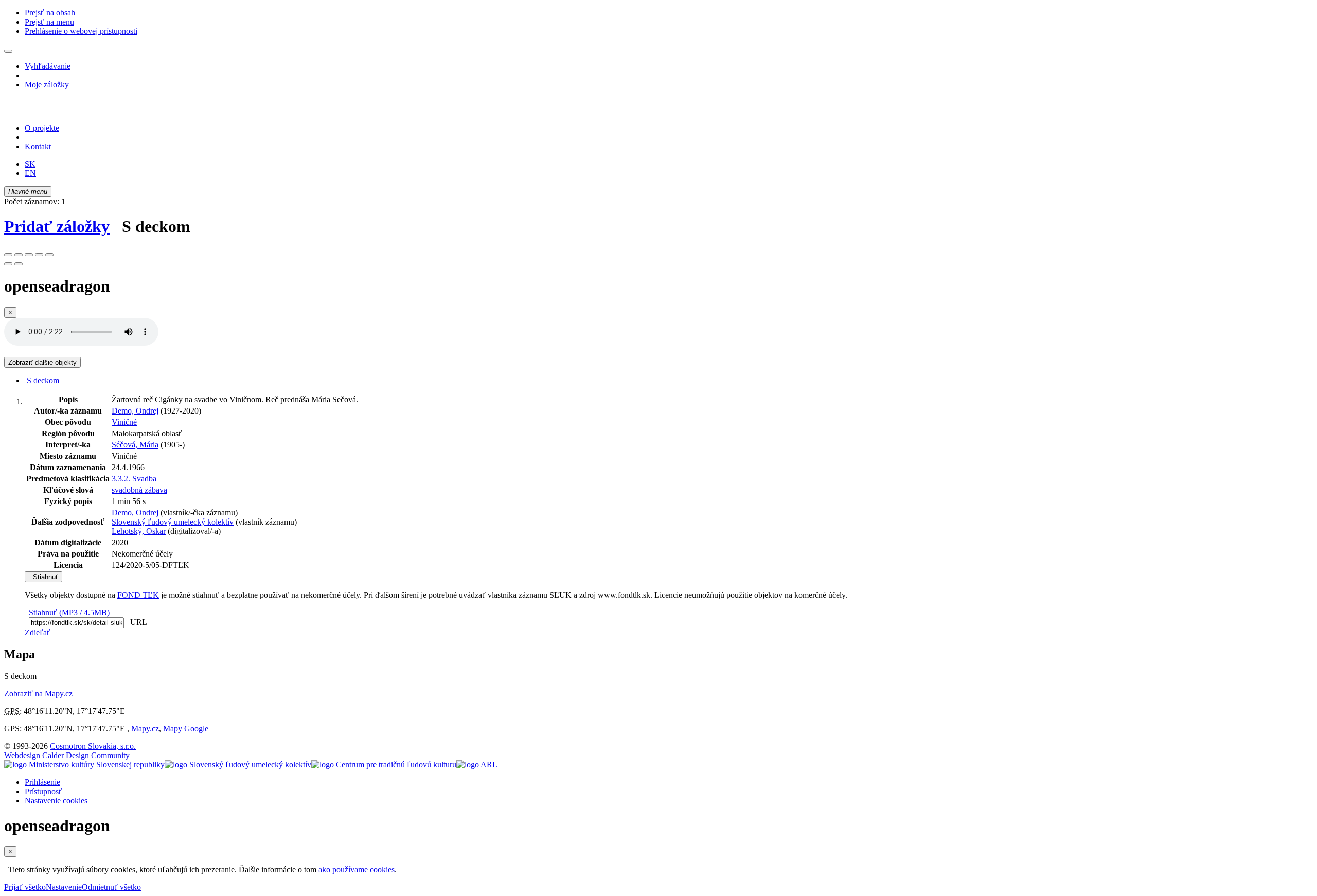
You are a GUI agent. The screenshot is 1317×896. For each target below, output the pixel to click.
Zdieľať (37, 632)
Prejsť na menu (49, 21)
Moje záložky (47, 84)
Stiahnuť (43, 577)
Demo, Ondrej (135, 410)
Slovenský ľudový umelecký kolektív (173, 521)
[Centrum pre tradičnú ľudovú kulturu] (383, 764)
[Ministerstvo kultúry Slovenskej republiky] (84, 764)
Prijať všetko (25, 887)
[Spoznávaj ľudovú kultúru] (68, 110)
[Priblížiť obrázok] (8, 254)
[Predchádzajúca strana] (8, 263)
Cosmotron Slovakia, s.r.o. (93, 746)
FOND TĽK (138, 594)
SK (30, 163)
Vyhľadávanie (47, 66)
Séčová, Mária (135, 444)
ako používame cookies (356, 869)
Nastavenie (64, 887)
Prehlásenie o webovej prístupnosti (81, 31)
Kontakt (38, 146)
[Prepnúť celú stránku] (39, 254)
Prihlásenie (42, 782)
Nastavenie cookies (56, 800)
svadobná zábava (139, 490)
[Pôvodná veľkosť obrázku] (29, 254)
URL (136, 622)
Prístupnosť (43, 791)
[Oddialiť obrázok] (18, 254)
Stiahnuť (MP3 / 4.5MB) (67, 612)
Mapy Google (185, 728)
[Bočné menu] (8, 51)
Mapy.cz (145, 728)
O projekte (42, 127)
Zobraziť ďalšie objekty (42, 362)
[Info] (49, 254)
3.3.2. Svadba (134, 478)
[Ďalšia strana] (18, 263)
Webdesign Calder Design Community (67, 755)
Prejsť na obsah (50, 12)
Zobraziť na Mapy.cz (38, 693)
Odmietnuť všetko (111, 887)
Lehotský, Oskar (139, 531)
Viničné (124, 422)
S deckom (43, 380)
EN (30, 173)
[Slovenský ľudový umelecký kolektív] (238, 764)
